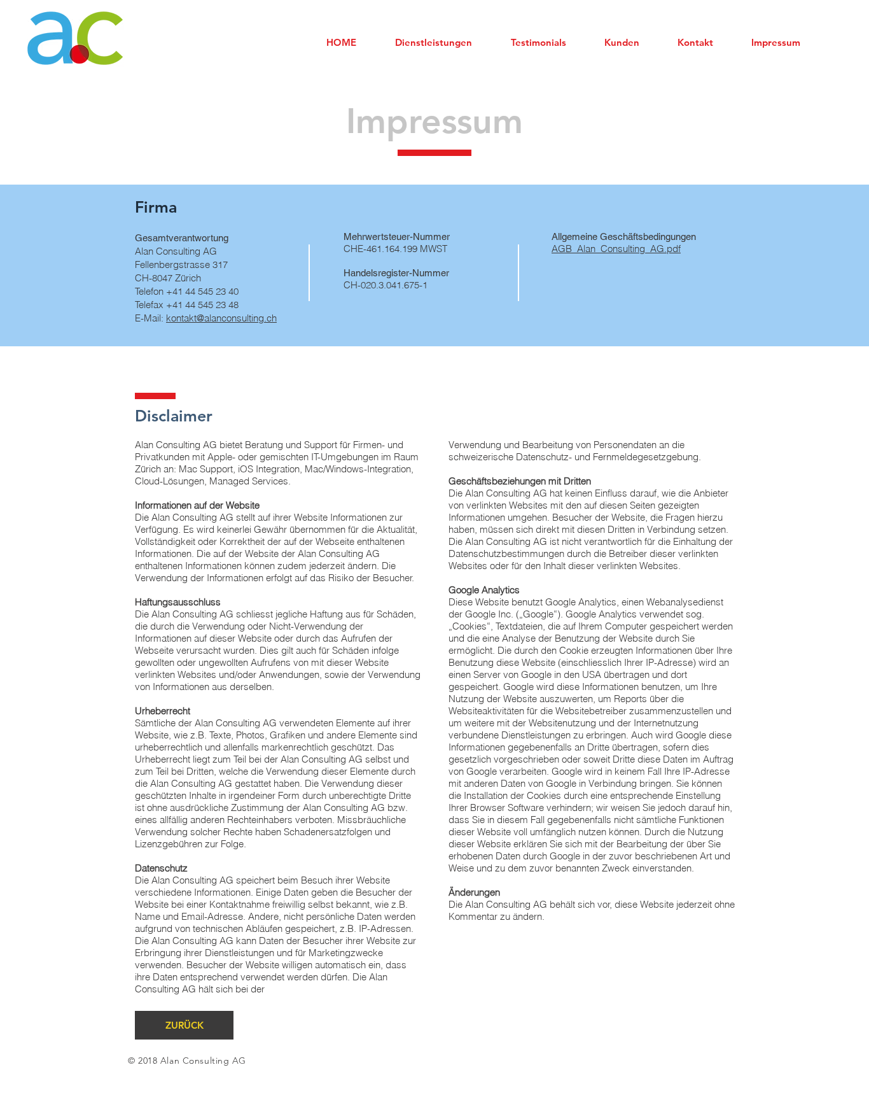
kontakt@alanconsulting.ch (221, 318)
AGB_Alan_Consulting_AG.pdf (616, 249)
